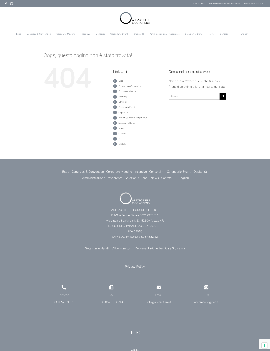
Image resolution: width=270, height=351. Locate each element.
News (121, 128)
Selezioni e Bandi (126, 122)
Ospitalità (123, 112)
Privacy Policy (135, 266)
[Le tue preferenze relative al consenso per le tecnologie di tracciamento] (265, 345)
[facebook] (131, 332)
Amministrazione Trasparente (132, 117)
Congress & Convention (129, 86)
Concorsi (122, 101)
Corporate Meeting (127, 91)
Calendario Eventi (126, 107)
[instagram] (138, 332)
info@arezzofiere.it (159, 302)
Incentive (122, 96)
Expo (120, 80)
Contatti (122, 133)
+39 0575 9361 (63, 302)
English (122, 143)
